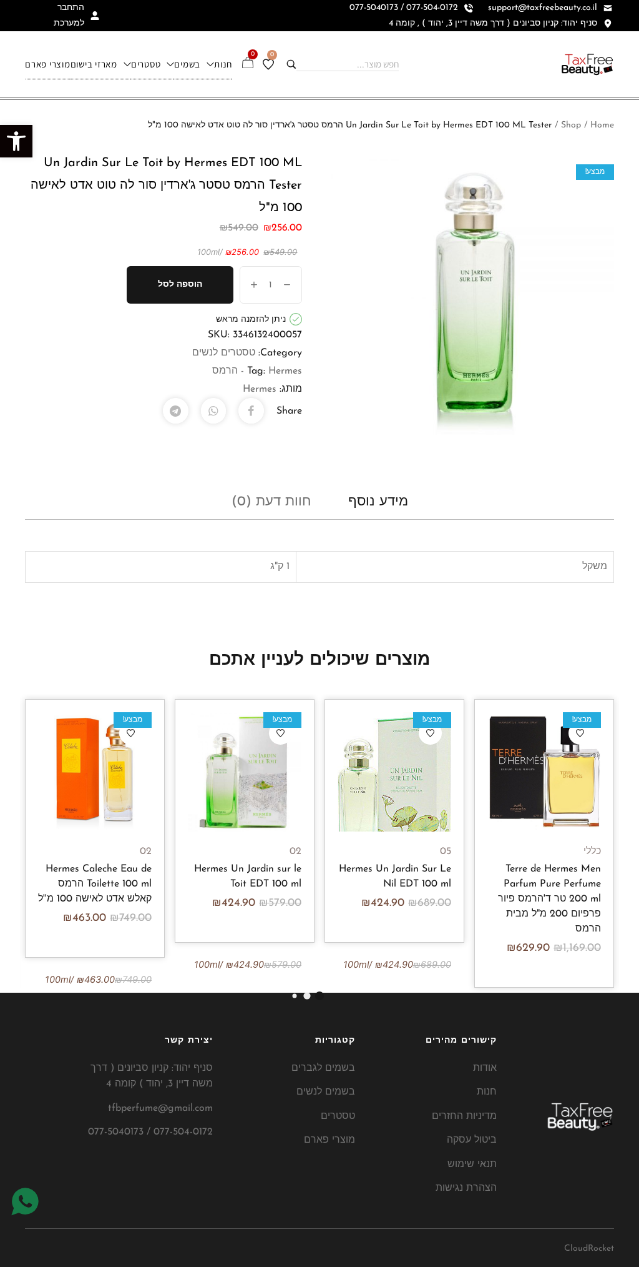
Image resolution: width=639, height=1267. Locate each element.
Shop (571, 125)
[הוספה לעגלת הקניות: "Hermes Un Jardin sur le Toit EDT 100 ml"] (274, 771)
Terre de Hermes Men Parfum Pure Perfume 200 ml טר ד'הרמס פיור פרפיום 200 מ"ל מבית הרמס (549, 899)
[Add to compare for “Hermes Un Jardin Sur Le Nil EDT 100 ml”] (394, 771)
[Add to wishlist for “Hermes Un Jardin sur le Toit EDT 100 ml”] (280, 733)
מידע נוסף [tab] (378, 502)
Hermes (259, 389)
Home (602, 125)
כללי (592, 852)
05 (445, 852)
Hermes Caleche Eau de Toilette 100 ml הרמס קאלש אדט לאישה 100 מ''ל (95, 884)
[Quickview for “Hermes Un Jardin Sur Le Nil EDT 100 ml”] (364, 771)
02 (295, 852)
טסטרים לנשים (223, 353)
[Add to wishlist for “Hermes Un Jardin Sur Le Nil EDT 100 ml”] (430, 733)
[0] (268, 64)
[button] (16, 141)
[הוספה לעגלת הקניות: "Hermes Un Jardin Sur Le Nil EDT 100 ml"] (424, 771)
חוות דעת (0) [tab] (271, 502)
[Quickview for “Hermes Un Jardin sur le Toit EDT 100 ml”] (215, 771)
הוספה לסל (180, 284)
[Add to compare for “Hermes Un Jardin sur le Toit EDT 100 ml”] (244, 771)
